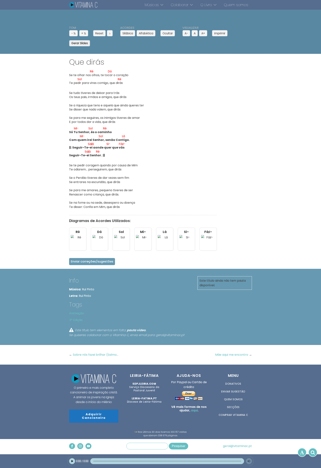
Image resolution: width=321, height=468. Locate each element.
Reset (99, 33)
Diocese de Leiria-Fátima (144, 400)
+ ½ (83, 33)
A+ (203, 33)
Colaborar (179, 4)
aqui (194, 410)
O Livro (206, 4)
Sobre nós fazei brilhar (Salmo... (95, 355)
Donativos (233, 384)
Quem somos (236, 4)
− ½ (73, 33)
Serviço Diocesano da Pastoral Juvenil (144, 387)
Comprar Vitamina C (233, 415)
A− (186, 33)
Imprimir (219, 33)
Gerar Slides (79, 43)
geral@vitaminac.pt (237, 446)
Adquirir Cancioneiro (94, 416)
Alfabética (146, 33)
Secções (233, 407)
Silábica (127, 33)
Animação (76, 313)
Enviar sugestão (233, 391)
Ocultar (168, 33)
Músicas (152, 4)
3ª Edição (76, 320)
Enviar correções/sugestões (92, 261)
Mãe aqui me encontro (232, 355)
